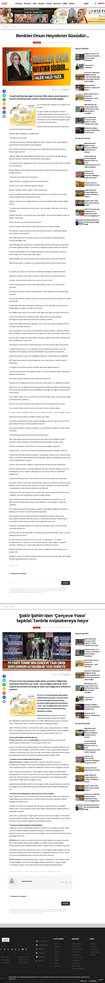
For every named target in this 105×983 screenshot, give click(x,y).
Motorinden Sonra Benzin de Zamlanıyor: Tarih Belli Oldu (91, 97)
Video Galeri (43, 945)
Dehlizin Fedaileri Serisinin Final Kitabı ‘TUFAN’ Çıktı (92, 130)
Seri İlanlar (75, 963)
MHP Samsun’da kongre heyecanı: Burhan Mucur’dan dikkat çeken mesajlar (91, 109)
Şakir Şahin (34, 740)
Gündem (27, 3)
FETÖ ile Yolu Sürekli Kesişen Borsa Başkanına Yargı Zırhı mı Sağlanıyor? (92, 212)
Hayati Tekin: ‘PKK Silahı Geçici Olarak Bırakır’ (91, 203)
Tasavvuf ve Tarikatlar (89, 66)
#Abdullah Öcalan (54, 871)
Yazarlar (41, 949)
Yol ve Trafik (76, 946)
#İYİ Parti (12, 871)
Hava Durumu (77, 944)
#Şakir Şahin (29, 871)
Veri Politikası (5, 963)
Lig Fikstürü (76, 955)
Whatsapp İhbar (23, 960)
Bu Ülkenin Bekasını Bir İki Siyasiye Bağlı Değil (91, 222)
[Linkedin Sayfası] (16, 949)
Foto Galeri (43, 941)
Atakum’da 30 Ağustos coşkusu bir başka (92, 87)
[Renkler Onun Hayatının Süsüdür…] (36, 66)
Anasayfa (5, 27)
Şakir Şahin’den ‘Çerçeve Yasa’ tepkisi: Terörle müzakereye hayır (91, 120)
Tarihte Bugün (77, 958)
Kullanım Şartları (23, 957)
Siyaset (41, 3)
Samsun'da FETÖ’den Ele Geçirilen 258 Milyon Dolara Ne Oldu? (92, 174)
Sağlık (65, 3)
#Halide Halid (14, 565)
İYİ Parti (40, 695)
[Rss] (20, 949)
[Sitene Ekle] (27, 949)
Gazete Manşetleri (78, 969)
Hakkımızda (5, 957)
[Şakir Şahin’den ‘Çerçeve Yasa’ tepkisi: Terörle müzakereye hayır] (36, 651)
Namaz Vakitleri (77, 949)
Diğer (86, 3)
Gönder (65, 583)
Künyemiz (42, 957)
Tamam (93, 981)
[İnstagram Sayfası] (9, 949)
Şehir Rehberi (76, 966)
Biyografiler (94, 949)
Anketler (93, 946)
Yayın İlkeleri (5, 960)
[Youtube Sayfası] (12, 949)
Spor (35, 3)
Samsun (18, 3)
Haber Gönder (23, 963)
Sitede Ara (93, 944)
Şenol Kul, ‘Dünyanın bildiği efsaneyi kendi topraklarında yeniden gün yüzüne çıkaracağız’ (92, 77)
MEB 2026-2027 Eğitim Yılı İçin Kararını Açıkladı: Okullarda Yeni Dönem (91, 147)
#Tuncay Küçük (40, 871)
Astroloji (93, 955)
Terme (46, 695)
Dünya (72, 3)
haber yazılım (4, 981)
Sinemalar (75, 960)
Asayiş (49, 3)
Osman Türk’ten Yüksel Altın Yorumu (92, 184)
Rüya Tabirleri (94, 952)
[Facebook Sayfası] (2, 949)
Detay (84, 981)
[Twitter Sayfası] (5, 949)
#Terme (20, 871)
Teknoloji (57, 966)
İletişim (41, 961)
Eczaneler (75, 952)
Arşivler (41, 953)
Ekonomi (57, 3)
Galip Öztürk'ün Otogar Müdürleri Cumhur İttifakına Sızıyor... (91, 193)
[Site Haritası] (23, 949)
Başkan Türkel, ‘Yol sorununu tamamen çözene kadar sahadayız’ (92, 57)
